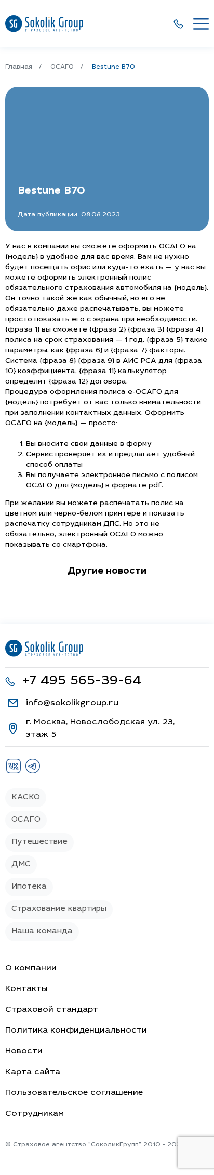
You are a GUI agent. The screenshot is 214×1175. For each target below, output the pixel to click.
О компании (31, 968)
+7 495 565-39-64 (81, 681)
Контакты (26, 989)
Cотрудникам (34, 1114)
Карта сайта (32, 1072)
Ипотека (29, 887)
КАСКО (25, 797)
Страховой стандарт (51, 1010)
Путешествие (39, 842)
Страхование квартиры (58, 909)
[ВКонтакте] (14, 772)
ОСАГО (26, 820)
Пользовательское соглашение (74, 1093)
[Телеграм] (32, 772)
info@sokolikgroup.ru (72, 703)
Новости (24, 1051)
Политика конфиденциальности (76, 1030)
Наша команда (42, 931)
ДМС (21, 864)
